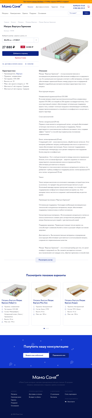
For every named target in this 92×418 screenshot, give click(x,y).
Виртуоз (19, 74)
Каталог (30, 7)
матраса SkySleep (37, 2)
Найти (86, 13)
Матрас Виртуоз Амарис (75, 301)
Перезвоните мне (59, 355)
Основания (42, 13)
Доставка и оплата (42, 7)
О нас (62, 7)
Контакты (53, 397)
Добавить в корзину (20, 53)
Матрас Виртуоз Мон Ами (43, 301)
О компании (54, 394)
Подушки (32, 13)
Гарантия (54, 7)
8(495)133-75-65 (79, 6)
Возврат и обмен (35, 397)
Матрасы (5, 13)
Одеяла (25, 13)
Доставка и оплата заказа (14, 64)
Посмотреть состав (45, 260)
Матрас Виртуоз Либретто (12, 301)
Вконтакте (71, 402)
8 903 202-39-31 (79, 8)
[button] (20, 40)
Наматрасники (15, 13)
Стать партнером (71, 394)
